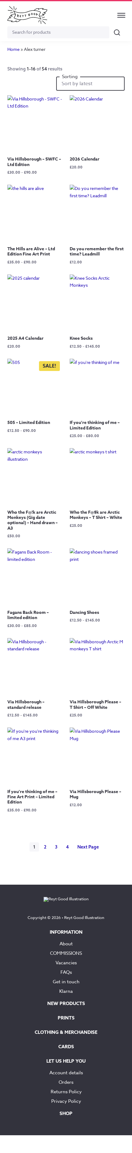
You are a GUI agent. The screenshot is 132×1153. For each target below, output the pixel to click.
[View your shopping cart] (105, 15)
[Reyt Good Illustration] (27, 15)
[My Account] (90, 15)
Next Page (88, 847)
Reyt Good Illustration (84, 917)
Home (13, 49)
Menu (121, 15)
